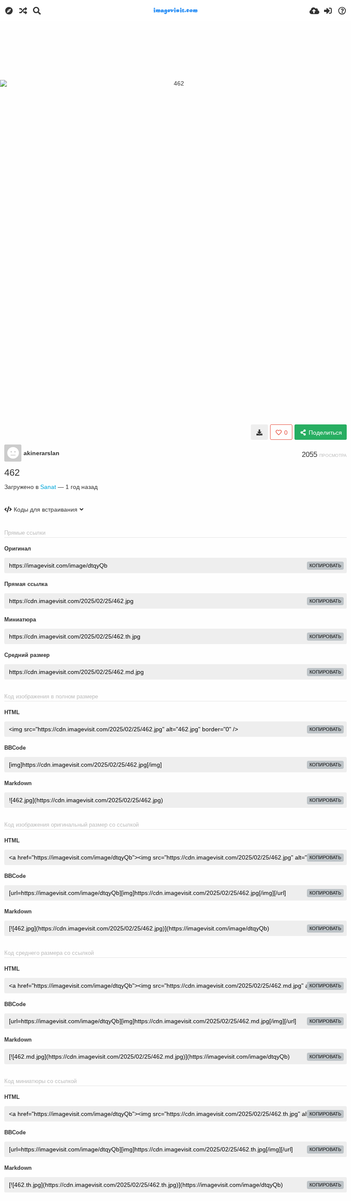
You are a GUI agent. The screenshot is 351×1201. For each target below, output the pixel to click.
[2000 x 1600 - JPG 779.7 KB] (259, 432)
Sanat (48, 486)
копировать (325, 565)
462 (12, 472)
